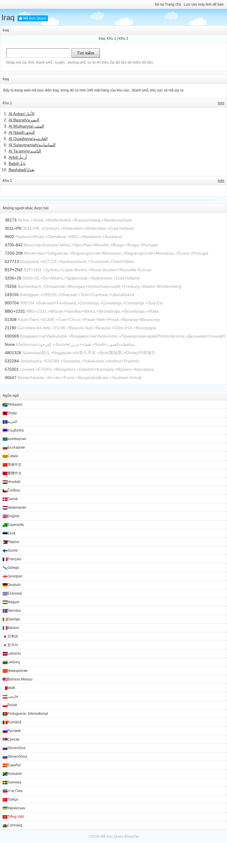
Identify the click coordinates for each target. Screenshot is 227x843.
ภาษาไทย (14, 791)
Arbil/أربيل (18, 157)
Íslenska (14, 610)
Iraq (7, 17)
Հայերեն (15, 430)
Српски (13, 739)
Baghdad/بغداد (22, 169)
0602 (9, 236)
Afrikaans (14, 404)
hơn (221, 103)
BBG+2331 (15, 311)
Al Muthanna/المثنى (26, 126)
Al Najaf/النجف (22, 132)
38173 (11, 220)
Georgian (14, 576)
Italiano (13, 628)
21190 (10, 327)
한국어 (12, 645)
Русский (14, 731)
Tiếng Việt (15, 817)
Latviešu (14, 653)
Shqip (12, 413)
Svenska (14, 782)
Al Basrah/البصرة (24, 120)
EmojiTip (131, 836)
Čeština (13, 490)
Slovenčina (16, 748)
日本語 (12, 636)
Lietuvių (13, 662)
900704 (12, 303)
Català (12, 456)
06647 (11, 377)
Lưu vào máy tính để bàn (204, 4)
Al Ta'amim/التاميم (25, 151)
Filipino (13, 542)
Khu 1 (111, 38)
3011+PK (13, 228)
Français (14, 559)
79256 (11, 286)
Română (14, 722)
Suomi (12, 550)
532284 (12, 361)
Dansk (12, 499)
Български (16, 447)
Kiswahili (14, 774)
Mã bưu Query (34, 18)
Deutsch (14, 585)
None (10, 344)
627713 (12, 261)
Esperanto (15, 525)
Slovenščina (17, 756)
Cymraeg (14, 825)
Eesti (11, 533)
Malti (11, 688)
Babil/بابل (17, 163)
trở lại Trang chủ (168, 4)
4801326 (13, 352)
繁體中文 (14, 473)
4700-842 (14, 245)
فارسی (12, 696)
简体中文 (14, 465)
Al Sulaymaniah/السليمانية (32, 144)
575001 (12, 369)
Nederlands (16, 507)
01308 (11, 319)
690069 (12, 336)
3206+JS (13, 278)
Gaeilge (13, 619)
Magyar (13, 602)
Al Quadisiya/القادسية (28, 138)
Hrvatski (13, 482)
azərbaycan (16, 439)
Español (14, 765)
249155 (12, 294)
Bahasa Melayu (20, 679)
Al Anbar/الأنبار (22, 113)
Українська (16, 808)
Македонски (17, 671)
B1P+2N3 (13, 269)
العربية (12, 422)
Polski (12, 705)
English (13, 516)
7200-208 (14, 253)
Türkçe (12, 799)
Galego (13, 568)
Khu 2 (123, 38)
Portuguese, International (27, 714)
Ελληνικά (14, 593)
